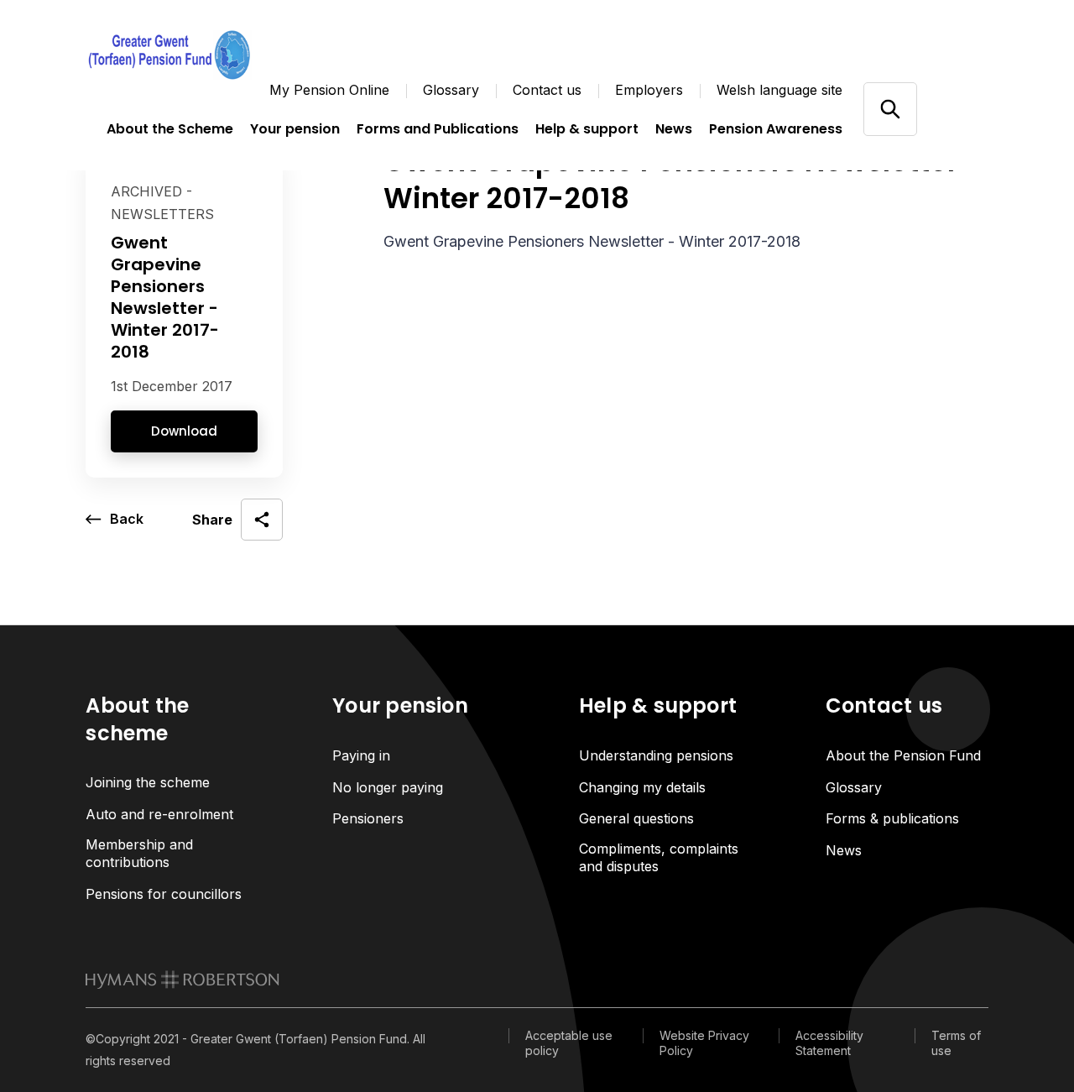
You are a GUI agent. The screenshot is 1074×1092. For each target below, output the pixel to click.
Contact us (547, 89)
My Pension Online (329, 89)
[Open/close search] (889, 108)
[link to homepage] (182, 979)
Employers (649, 89)
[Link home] (169, 54)
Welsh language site (779, 89)
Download (184, 431)
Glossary (451, 89)
